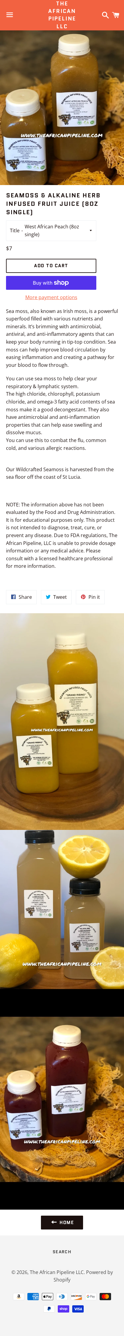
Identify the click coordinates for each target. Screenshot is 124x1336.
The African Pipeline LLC (62, 15)
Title (15, 230)
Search (62, 1252)
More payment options (51, 297)
